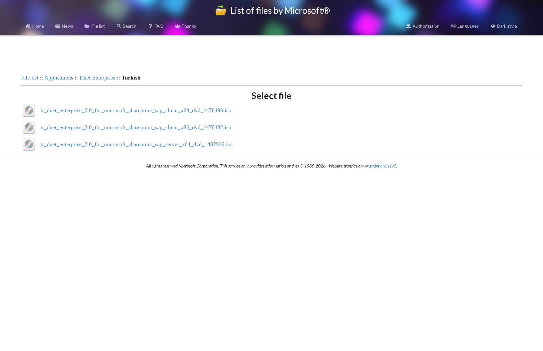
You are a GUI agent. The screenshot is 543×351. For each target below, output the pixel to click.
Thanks (188, 26)
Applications (58, 77)
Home (38, 26)
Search (129, 26)
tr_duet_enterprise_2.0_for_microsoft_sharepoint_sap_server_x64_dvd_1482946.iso (137, 144)
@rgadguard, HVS (380, 165)
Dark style (507, 26)
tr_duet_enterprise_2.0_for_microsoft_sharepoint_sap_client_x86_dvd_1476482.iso (136, 127)
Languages (468, 26)
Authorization (426, 26)
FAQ (159, 26)
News (67, 26)
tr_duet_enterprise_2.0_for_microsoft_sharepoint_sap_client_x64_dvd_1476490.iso (136, 110)
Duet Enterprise (97, 77)
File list (98, 26)
